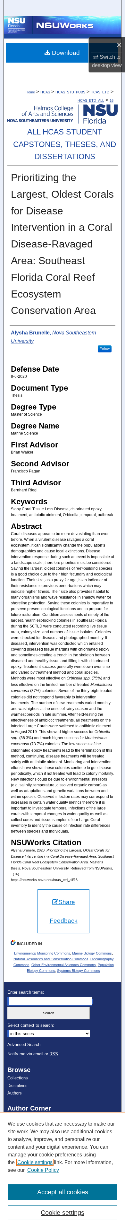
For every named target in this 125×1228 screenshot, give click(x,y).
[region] (62, 1170)
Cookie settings (35, 1162)
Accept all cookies (62, 1192)
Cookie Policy (43, 1170)
